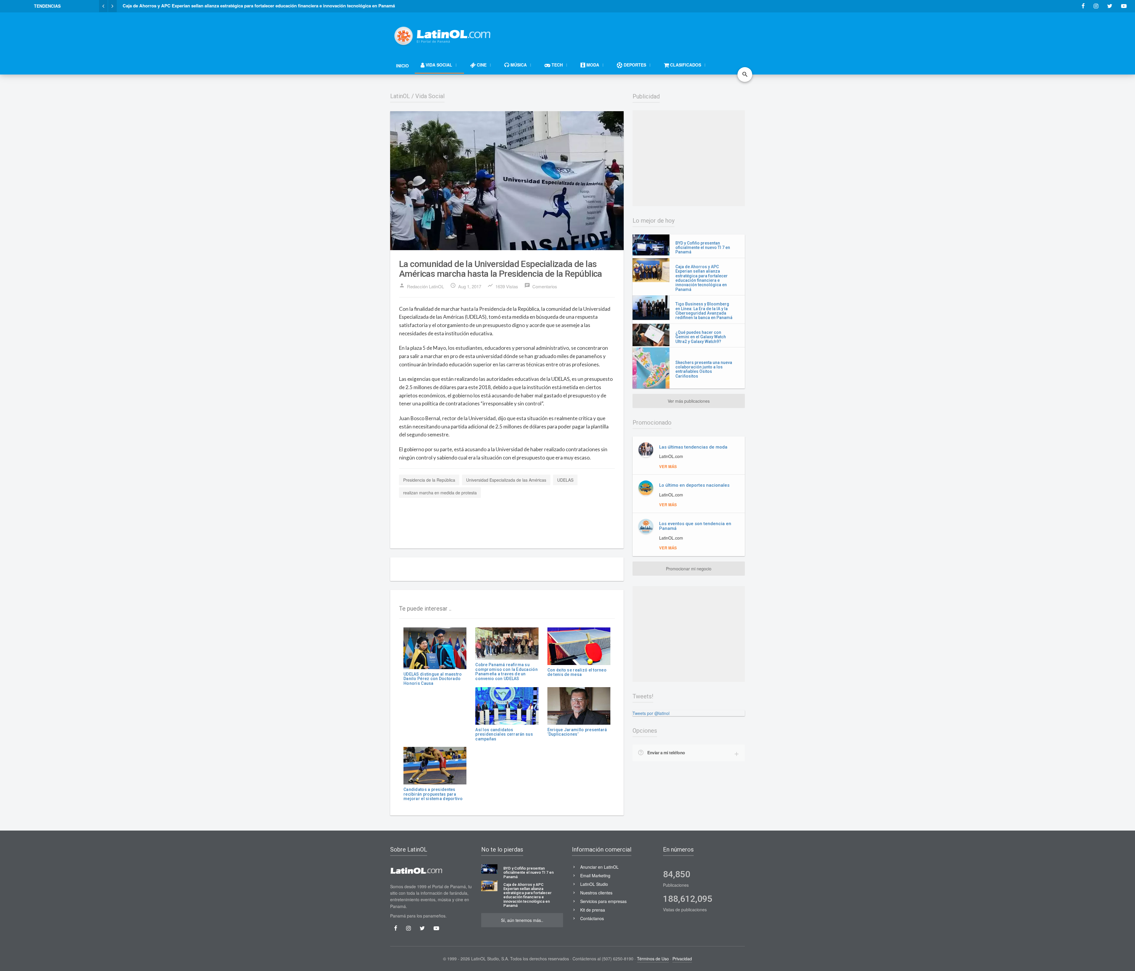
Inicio (402, 66)
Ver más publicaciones (689, 401)
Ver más (668, 466)
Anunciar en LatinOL (599, 867)
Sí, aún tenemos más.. (522, 920)
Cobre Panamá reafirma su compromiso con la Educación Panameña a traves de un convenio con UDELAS (506, 671)
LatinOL (400, 96)
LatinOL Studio (594, 884)
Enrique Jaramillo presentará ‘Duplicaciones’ (577, 732)
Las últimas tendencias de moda (693, 447)
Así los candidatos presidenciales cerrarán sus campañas (504, 734)
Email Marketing (595, 875)
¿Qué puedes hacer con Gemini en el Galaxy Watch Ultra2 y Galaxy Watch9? (700, 337)
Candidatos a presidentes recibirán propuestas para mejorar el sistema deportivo (433, 794)
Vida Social (430, 96)
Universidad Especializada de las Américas (506, 480)
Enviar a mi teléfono (666, 752)
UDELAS (565, 480)
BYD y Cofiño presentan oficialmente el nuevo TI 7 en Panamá (702, 248)
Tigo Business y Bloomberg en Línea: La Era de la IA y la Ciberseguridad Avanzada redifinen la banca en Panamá (703, 311)
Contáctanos (592, 918)
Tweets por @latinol (651, 713)
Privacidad (682, 959)
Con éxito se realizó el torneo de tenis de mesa (577, 672)
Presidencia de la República (429, 480)
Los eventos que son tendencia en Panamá (695, 526)
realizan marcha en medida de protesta (440, 493)
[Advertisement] (637, 33)
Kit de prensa (592, 910)
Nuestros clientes (596, 893)
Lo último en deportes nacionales (694, 485)
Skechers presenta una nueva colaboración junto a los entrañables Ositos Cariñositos (703, 369)
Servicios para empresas (603, 901)
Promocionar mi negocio (688, 569)
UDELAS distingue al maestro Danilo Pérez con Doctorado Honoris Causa (432, 679)
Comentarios (540, 285)
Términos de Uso (653, 959)
